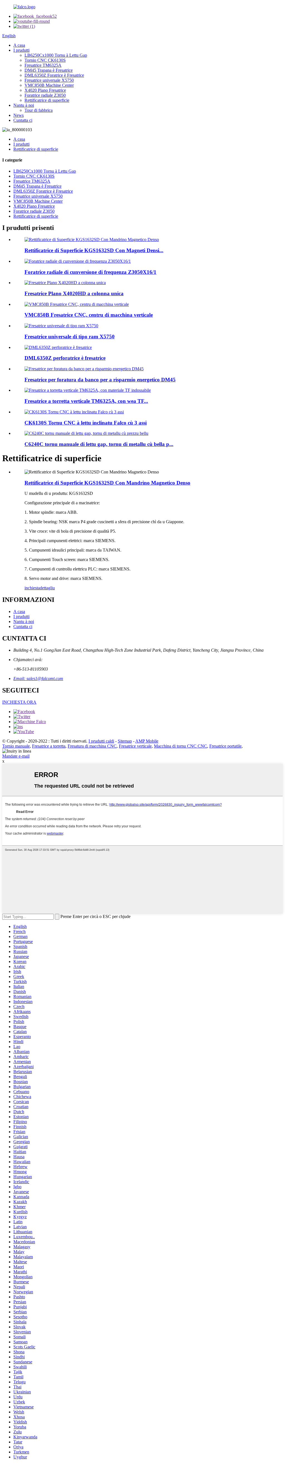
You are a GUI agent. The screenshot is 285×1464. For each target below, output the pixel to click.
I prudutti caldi (101, 741)
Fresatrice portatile (225, 746)
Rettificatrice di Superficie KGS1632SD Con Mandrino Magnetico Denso (107, 483)
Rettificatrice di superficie (46, 100)
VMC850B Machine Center (49, 85)
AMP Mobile (146, 741)
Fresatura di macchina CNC (92, 746)
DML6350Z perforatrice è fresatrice (64, 358)
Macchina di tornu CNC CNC (180, 746)
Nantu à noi (23, 105)
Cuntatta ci (22, 120)
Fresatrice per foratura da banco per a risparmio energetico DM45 (100, 380)
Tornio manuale (16, 746)
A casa (19, 45)
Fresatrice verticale (135, 746)
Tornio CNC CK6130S (45, 60)
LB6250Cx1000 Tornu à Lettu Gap (55, 55)
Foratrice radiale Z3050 (45, 95)
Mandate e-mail (16, 756)
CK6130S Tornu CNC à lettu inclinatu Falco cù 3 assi (85, 423)
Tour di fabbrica (38, 110)
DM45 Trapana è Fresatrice (48, 70)
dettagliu (47, 587)
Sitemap (125, 741)
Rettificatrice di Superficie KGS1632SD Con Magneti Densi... (93, 250)
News (18, 115)
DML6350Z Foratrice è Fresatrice (54, 75)
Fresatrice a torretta (48, 746)
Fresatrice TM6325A (43, 65)
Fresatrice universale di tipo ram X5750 (69, 336)
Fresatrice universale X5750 (49, 80)
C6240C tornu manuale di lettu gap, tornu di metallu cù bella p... (98, 444)
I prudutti (21, 50)
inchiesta (32, 587)
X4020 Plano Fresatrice (45, 90)
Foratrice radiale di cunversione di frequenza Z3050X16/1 (90, 272)
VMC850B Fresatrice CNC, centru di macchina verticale (88, 315)
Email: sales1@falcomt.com (38, 678)
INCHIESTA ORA (19, 702)
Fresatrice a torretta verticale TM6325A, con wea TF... (86, 401)
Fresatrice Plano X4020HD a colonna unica (74, 293)
